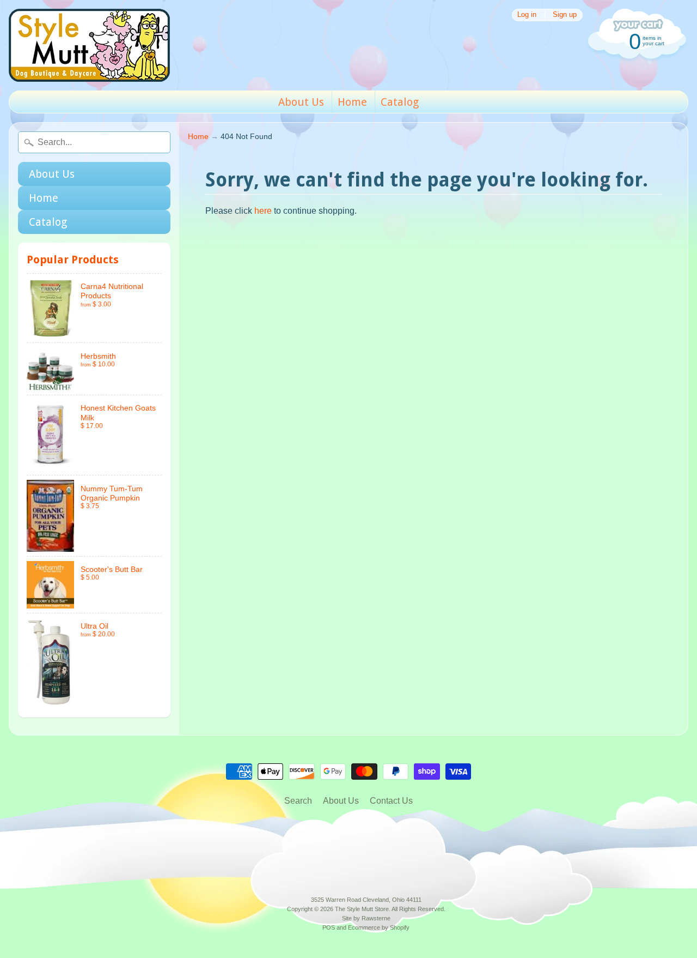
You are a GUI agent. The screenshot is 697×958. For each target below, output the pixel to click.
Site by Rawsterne (366, 918)
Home (352, 102)
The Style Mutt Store (362, 909)
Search (298, 800)
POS (328, 927)
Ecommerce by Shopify (378, 927)
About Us (301, 102)
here (263, 210)
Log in (526, 15)
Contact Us (391, 800)
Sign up (565, 15)
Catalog (400, 102)
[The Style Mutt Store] (89, 45)
